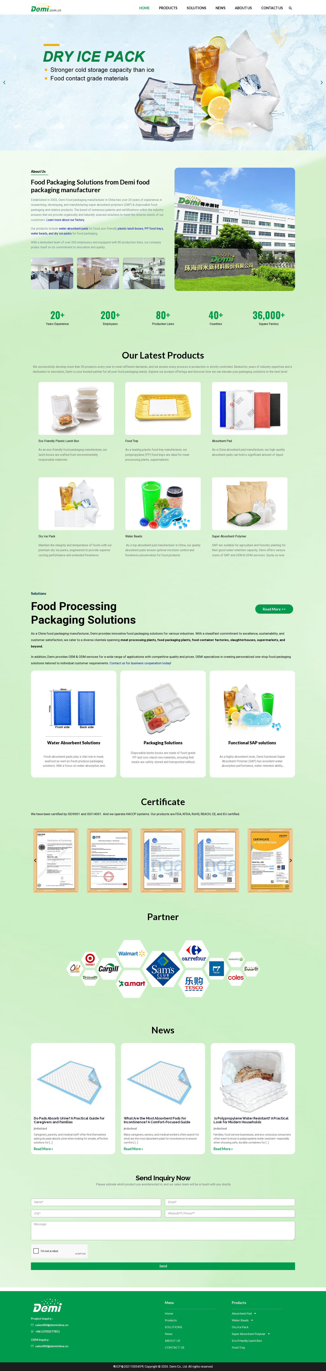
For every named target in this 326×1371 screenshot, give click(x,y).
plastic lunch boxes (130, 228)
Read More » (43, 1149)
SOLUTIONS (196, 8)
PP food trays (154, 228)
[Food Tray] (163, 408)
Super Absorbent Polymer (229, 536)
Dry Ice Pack (46, 536)
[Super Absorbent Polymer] (250, 503)
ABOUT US (243, 8)
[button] (290, 8)
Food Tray (131, 441)
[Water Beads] (163, 503)
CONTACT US (272, 8)
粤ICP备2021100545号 (128, 1366)
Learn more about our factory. (65, 220)
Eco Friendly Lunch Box (247, 1340)
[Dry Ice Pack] (76, 503)
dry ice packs (63, 233)
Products (168, 8)
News (220, 8)
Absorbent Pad (222, 441)
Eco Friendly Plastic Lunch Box (58, 441)
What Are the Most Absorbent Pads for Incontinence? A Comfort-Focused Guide (157, 1120)
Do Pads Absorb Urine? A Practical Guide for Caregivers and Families (69, 1120)
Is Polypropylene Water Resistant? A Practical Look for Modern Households (251, 1120)
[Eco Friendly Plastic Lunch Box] (76, 408)
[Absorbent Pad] (250, 408)
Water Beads (133, 536)
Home (144, 8)
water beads (39, 233)
